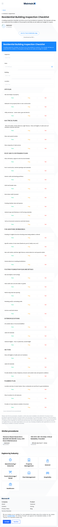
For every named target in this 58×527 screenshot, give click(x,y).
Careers (4, 506)
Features (32, 504)
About (3, 504)
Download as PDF (28, 37)
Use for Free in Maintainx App (29, 33)
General (5, 13)
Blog (31, 509)
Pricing (32, 506)
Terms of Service (6, 511)
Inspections (11, 13)
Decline (16, 522)
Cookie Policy (11, 516)
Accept (7, 522)
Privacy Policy (5, 509)
